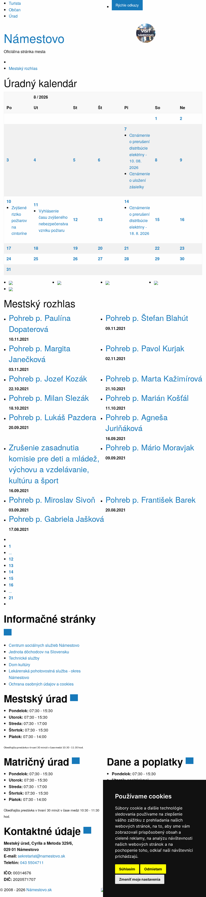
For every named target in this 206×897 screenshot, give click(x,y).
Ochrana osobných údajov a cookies (41, 684)
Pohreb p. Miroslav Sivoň (52, 499)
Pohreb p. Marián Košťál (147, 397)
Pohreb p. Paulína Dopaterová (40, 323)
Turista (15, 3)
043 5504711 (32, 862)
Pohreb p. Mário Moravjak (150, 447)
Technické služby (24, 658)
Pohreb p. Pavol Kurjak (145, 348)
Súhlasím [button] (127, 869)
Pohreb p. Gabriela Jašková (56, 518)
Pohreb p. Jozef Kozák (48, 378)
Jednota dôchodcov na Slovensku (39, 652)
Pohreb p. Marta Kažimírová (154, 378)
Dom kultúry (19, 664)
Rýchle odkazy (127, 5)
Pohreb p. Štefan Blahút (147, 317)
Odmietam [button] (153, 869)
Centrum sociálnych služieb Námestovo (44, 645)
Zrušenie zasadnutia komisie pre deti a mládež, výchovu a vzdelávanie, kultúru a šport (54, 463)
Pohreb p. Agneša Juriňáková (137, 422)
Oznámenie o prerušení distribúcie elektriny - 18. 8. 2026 (139, 220)
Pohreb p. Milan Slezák (49, 397)
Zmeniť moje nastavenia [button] (139, 879)
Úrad (13, 16)
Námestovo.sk (39, 889)
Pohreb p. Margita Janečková (39, 353)
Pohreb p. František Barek (151, 499)
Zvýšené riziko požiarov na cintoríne (19, 220)
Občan (15, 10)
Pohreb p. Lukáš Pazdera (52, 416)
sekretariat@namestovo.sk (41, 856)
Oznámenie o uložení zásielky (139, 180)
